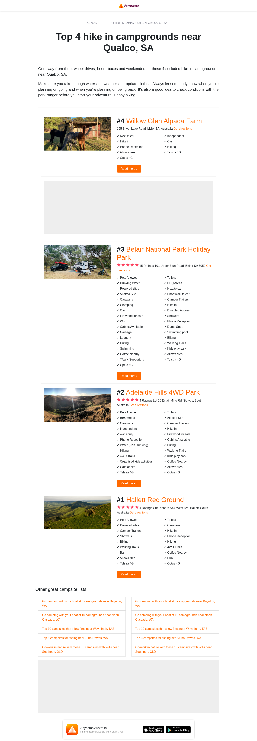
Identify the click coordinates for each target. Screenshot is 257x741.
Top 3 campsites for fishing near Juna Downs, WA (75, 638)
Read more (129, 168)
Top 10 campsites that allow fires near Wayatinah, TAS (78, 628)
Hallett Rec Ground (155, 500)
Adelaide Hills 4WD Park (163, 392)
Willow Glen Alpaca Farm (164, 121)
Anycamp (93, 23)
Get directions (182, 128)
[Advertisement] (128, 207)
